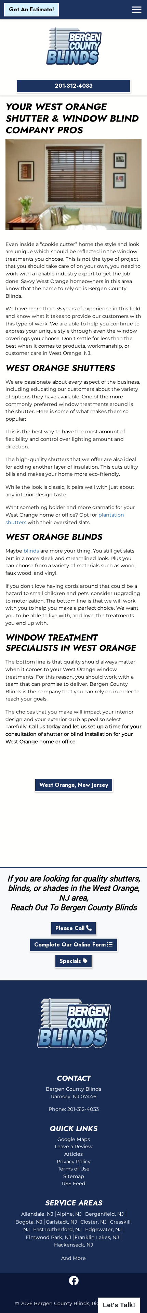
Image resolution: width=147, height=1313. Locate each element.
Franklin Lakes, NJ (97, 1237)
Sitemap (73, 1176)
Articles (73, 1154)
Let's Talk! (119, 1305)
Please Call (70, 928)
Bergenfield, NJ (104, 1214)
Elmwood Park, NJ (48, 1237)
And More (73, 1258)
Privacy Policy (74, 1162)
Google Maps (73, 1139)
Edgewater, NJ (103, 1229)
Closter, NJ (93, 1222)
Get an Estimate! (31, 9)
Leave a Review (74, 1146)
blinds (31, 551)
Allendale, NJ (37, 1214)
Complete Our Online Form (70, 945)
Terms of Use (74, 1169)
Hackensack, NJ (73, 1245)
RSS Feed (73, 1183)
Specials (71, 961)
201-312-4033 (74, 86)
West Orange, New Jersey (73, 785)
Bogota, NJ (28, 1222)
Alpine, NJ (69, 1214)
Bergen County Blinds (61, 1303)
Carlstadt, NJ (61, 1222)
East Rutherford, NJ (57, 1229)
